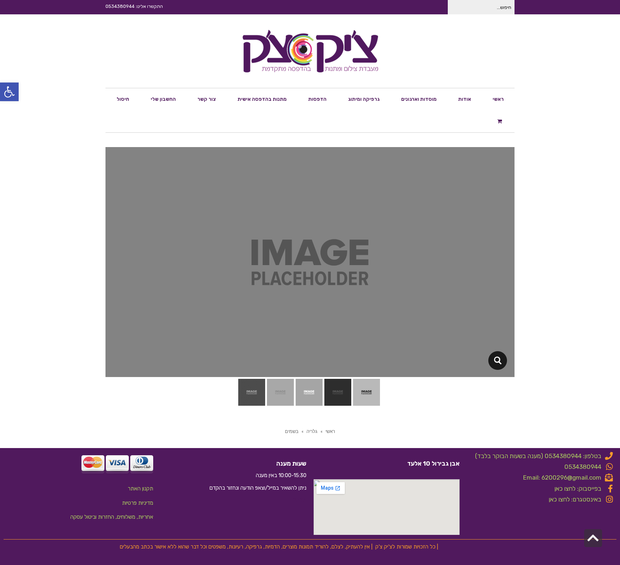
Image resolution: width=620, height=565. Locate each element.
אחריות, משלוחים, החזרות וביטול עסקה (111, 517)
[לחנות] (500, 120)
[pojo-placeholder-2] (497, 360)
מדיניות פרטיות (137, 503)
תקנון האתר (140, 488)
